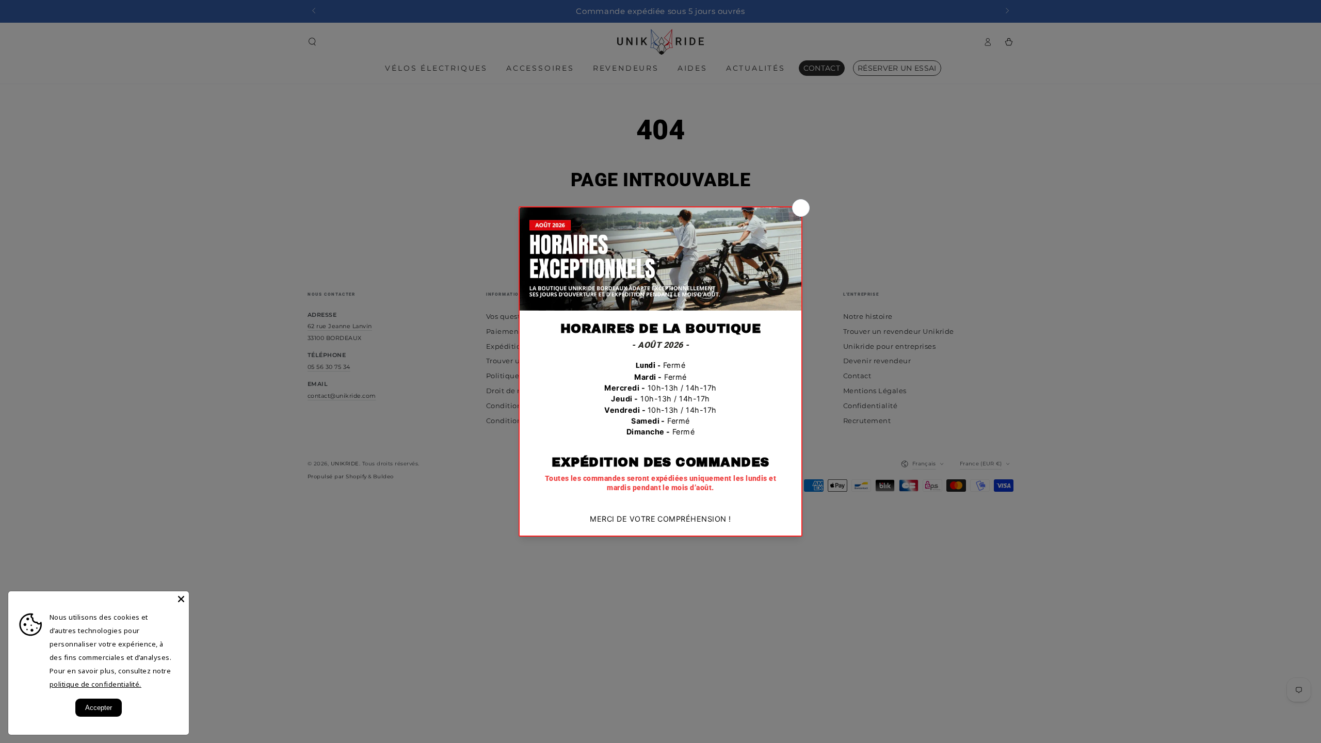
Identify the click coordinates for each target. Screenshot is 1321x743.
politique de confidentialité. (95, 684)
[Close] (181, 599)
